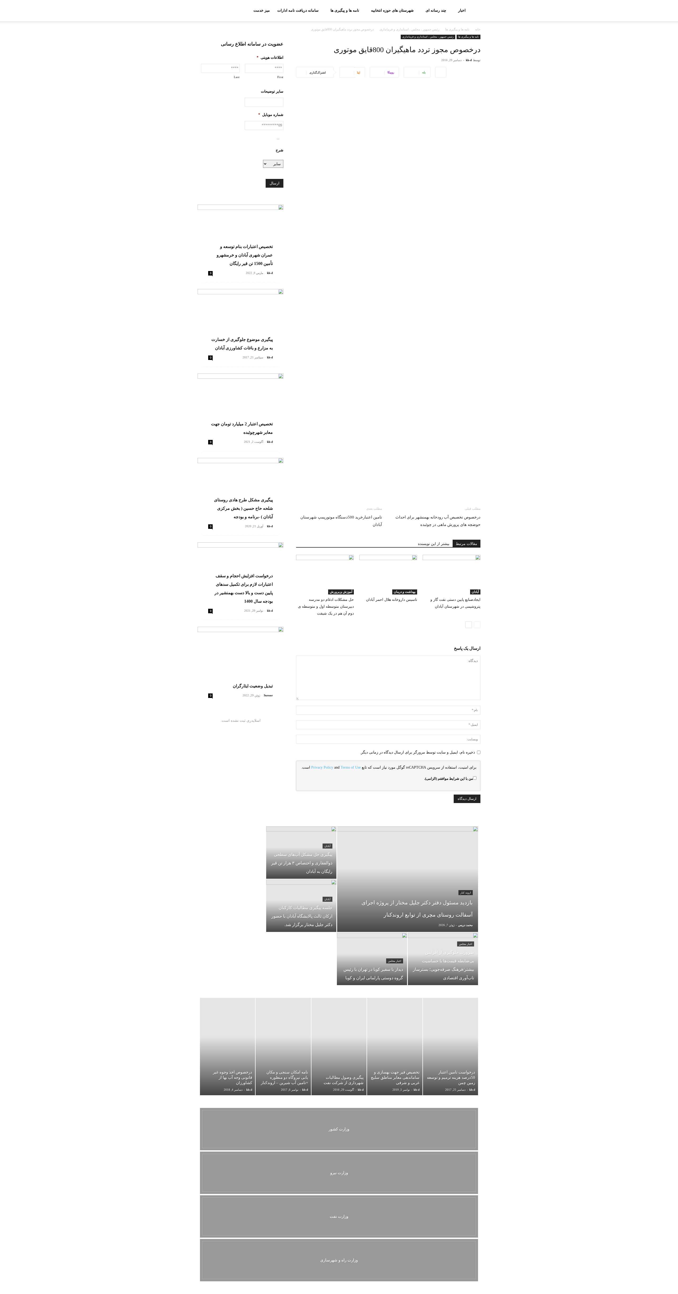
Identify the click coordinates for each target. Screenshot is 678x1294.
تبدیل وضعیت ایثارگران (253, 686)
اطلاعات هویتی (270, 58)
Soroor (268, 695)
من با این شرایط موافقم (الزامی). (448, 779)
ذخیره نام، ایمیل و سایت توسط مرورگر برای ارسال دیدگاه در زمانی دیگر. (417, 752)
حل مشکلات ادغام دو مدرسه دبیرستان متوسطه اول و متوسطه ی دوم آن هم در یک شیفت (326, 606)
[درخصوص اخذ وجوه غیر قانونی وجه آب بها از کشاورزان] (227, 1046)
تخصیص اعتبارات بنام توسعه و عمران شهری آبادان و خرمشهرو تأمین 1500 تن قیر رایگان (245, 255)
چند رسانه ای (436, 10)
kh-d (469, 60)
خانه (477, 29)
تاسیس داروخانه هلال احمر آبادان (391, 600)
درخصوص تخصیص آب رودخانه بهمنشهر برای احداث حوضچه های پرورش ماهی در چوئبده (437, 521)
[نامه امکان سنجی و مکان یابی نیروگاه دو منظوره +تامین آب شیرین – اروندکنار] (283, 1046)
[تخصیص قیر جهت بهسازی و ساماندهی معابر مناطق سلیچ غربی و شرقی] (394, 1046)
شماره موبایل (270, 115)
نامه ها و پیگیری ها (345, 10)
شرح (279, 150)
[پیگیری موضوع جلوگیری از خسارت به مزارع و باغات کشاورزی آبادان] (240, 320)
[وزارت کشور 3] (339, 1129)
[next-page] (468, 624)
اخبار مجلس (465, 944)
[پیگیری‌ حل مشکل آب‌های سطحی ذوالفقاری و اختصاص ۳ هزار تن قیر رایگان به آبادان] (301, 852)
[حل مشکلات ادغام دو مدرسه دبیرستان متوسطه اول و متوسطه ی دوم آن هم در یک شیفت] (325, 574)
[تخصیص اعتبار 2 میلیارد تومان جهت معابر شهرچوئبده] (240, 404)
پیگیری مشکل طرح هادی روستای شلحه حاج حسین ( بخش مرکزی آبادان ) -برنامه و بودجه (243, 508)
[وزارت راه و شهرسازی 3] (339, 1260)
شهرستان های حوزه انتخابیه (392, 10)
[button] (204, 11)
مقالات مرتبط (466, 544)
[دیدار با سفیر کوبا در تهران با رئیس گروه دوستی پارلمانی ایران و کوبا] (372, 959)
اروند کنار (465, 892)
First (280, 77)
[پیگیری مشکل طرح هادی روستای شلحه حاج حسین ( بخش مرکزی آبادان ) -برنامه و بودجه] (240, 489)
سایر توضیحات (272, 91)
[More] (440, 72)
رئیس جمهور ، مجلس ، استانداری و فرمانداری (409, 29)
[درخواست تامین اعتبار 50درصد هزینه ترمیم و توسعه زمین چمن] (450, 1046)
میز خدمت (261, 10)
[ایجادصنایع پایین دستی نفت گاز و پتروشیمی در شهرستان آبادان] (451, 574)
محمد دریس (465, 925)
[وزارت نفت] (339, 1216)
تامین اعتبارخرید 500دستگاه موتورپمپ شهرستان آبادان (341, 521)
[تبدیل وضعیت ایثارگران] (240, 658)
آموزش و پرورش (341, 592)
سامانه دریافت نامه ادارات (298, 10)
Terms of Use (351, 767)
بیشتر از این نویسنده (433, 544)
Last (237, 77)
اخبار (462, 10)
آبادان (475, 592)
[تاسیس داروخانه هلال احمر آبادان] (388, 574)
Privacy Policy (322, 767)
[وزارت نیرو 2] (339, 1173)
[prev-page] (477, 624)
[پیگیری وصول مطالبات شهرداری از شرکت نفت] (339, 1046)
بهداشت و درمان (405, 592)
